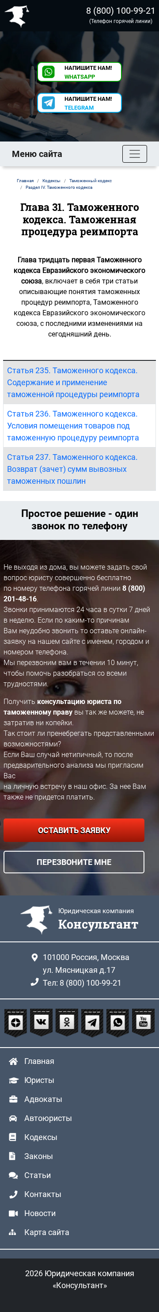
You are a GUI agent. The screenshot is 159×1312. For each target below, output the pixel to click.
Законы (38, 1156)
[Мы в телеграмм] (93, 1023)
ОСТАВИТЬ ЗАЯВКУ (74, 830)
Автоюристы (48, 1118)
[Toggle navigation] (134, 154)
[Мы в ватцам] (119, 1023)
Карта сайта (46, 1232)
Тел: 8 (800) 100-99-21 (82, 982)
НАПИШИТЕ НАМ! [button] (88, 72)
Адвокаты (43, 1099)
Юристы (39, 1080)
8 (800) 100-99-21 (120, 10)
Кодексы (40, 1137)
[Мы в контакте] (42, 1023)
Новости (40, 1213)
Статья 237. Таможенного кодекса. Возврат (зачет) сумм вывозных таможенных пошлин (72, 469)
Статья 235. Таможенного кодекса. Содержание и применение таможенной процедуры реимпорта (73, 382)
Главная (39, 1061)
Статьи (37, 1175)
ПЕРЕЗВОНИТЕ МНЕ (74, 862)
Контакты (42, 1194)
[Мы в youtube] (143, 1023)
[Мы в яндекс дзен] (17, 1023)
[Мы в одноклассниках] (68, 1023)
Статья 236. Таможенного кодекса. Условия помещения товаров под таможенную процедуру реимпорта (73, 425)
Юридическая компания (19, 15)
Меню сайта (37, 154)
